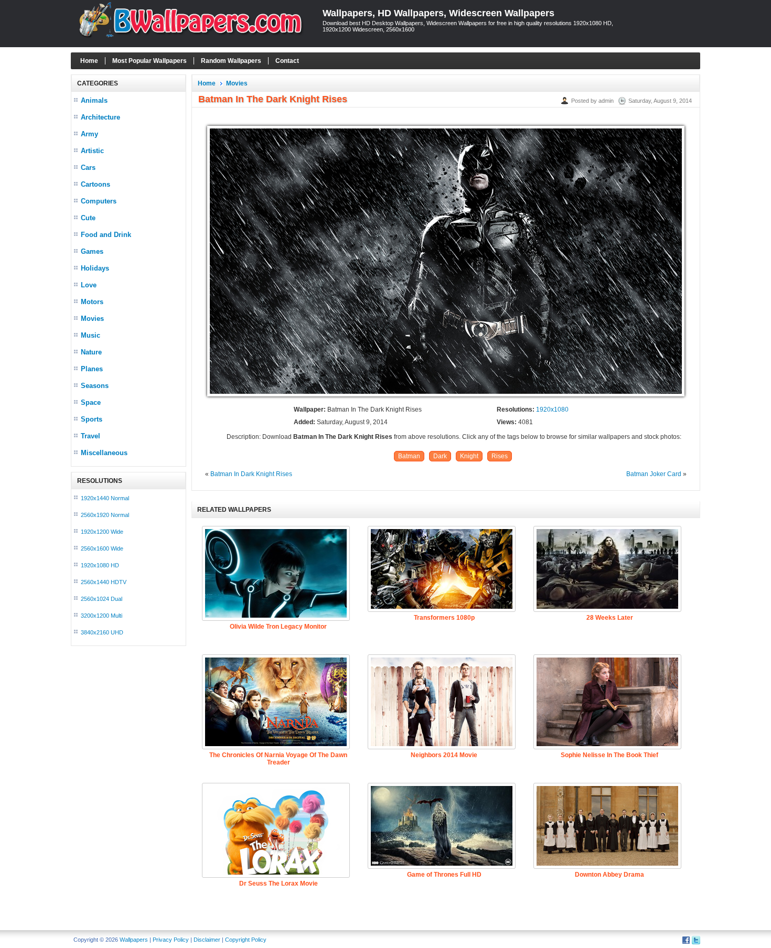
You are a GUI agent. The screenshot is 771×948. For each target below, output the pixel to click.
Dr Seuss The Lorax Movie (278, 883)
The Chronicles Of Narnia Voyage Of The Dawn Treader (278, 758)
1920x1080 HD (100, 565)
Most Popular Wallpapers (149, 60)
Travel (90, 436)
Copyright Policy (245, 939)
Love (89, 285)
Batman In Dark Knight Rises (251, 474)
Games (92, 251)
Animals (94, 100)
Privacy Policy (171, 939)
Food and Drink (106, 235)
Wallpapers (134, 939)
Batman (409, 456)
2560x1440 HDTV (103, 582)
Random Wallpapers (231, 60)
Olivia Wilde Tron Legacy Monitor (278, 626)
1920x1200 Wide (102, 532)
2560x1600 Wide (102, 548)
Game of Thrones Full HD (444, 874)
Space (91, 402)
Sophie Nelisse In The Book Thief (609, 755)
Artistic (92, 151)
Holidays (95, 268)
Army (89, 134)
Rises (499, 456)
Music (90, 335)
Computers (98, 201)
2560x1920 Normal (105, 515)
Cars (88, 167)
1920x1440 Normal (105, 498)
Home (89, 60)
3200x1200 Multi (101, 615)
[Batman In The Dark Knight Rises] (445, 397)
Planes (92, 369)
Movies (92, 318)
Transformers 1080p (444, 617)
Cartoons (95, 184)
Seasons (95, 386)
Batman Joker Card (653, 474)
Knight (469, 456)
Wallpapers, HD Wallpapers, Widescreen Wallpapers (438, 13)
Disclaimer (207, 939)
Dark (440, 456)
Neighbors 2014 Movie (444, 755)
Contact (287, 60)
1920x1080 (552, 409)
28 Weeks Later (609, 617)
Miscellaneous (104, 453)
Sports (91, 419)
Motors (92, 302)
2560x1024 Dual (101, 599)
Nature (91, 352)
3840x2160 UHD (102, 632)
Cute (88, 218)
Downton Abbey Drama (609, 874)
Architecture (100, 117)
